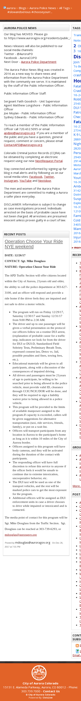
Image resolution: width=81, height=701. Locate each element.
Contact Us (51, 691)
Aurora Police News (42, 8)
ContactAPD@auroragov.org (23, 145)
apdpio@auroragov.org (19, 133)
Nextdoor (44, 181)
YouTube (25, 181)
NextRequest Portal (49, 161)
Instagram (11, 181)
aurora (11, 8)
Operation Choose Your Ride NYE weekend (34, 244)
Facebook (35, 177)
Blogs (22, 8)
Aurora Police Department (38, 62)
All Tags (64, 8)
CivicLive (47, 697)
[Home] (40, 679)
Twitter (49, 177)
